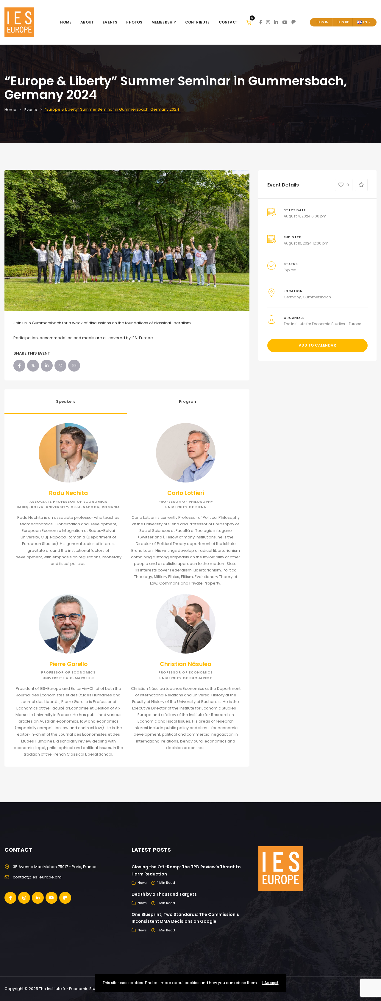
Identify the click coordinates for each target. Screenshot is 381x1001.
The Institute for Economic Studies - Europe (322, 323)
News (142, 882)
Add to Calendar (317, 345)
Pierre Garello (68, 664)
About (87, 22)
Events (110, 22)
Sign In (322, 22)
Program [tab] (188, 401)
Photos (134, 22)
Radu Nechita (68, 493)
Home (65, 22)
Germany (292, 297)
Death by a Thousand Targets (164, 894)
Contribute (197, 22)
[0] (248, 22)
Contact (228, 22)
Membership (164, 22)
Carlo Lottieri (185, 493)
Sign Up (342, 22)
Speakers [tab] (65, 401)
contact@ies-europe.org (37, 877)
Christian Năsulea (185, 664)
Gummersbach (317, 297)
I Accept (270, 982)
